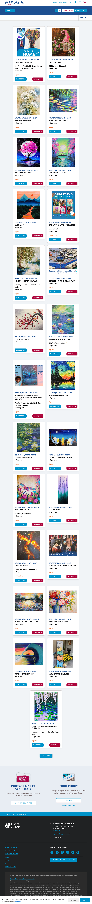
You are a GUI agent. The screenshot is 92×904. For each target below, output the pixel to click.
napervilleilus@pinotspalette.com (63, 834)
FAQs (7, 857)
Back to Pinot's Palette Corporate (17, 814)
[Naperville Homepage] (14, 2)
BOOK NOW (38, 79)
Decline (73, 900)
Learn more (18, 901)
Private (80, 10)
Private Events (10, 851)
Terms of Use (14, 879)
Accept (85, 900)
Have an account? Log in (68, 805)
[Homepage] (25, 825)
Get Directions (57, 830)
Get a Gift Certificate (23, 803)
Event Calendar (11, 848)
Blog (7, 864)
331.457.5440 (57, 837)
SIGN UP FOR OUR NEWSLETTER (63, 859)
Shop (7, 860)
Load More (46, 756)
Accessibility (30, 879)
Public (68, 10)
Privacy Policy (23, 879)
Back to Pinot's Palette (60, 2)
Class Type (10, 10)
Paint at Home (10, 867)
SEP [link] (81, 17)
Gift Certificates (11, 854)
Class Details (20, 79)
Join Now (68, 800)
